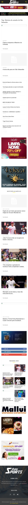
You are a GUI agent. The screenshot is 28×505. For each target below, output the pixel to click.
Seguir (24, 351)
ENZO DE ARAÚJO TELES (8, 102)
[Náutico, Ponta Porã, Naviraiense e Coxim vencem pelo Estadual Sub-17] (14, 309)
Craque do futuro (6, 108)
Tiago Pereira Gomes (8, 121)
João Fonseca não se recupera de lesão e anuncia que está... (19, 374)
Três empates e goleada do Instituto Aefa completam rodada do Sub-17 (8, 386)
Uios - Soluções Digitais (14, 503)
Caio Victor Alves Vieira (8, 116)
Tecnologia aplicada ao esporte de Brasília (13, 87)
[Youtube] (17, 494)
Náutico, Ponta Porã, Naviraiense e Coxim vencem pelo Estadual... (13, 319)
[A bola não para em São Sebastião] (14, 59)
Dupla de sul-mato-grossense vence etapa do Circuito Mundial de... (14, 211)
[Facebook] (10, 494)
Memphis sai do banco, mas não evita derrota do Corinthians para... (20, 386)
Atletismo (5, 94)
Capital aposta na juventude (9, 97)
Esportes (5, 40)
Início (2, 18)
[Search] (26, 2)
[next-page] (6, 131)
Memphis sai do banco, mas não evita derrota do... (13, 292)
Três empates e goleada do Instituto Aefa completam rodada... (14, 265)
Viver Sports (5, 48)
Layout (14, 499)
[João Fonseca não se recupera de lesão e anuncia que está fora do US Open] (14, 228)
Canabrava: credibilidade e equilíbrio (11, 111)
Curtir (24, 348)
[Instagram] (14, 494)
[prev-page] (3, 131)
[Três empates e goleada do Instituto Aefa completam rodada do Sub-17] (14, 255)
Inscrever (24, 354)
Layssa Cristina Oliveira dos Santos (11, 107)
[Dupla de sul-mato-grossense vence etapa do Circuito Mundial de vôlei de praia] (14, 201)
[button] (2, 2)
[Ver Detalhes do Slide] (14, 176)
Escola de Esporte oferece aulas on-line (12, 82)
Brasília (4, 88)
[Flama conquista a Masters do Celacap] (14, 32)
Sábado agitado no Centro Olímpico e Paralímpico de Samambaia (12, 92)
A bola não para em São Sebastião (13, 69)
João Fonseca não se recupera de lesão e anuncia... (13, 238)
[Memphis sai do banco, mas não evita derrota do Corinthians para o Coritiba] (14, 282)
